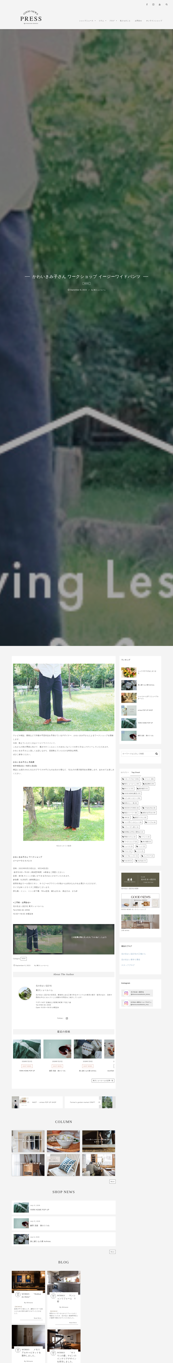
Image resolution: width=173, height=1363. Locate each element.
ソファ (140, 851)
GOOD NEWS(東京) (132, 793)
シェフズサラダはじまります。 (147, 672)
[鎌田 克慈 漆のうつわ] (57, 1049)
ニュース (128, 846)
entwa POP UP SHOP (145, 710)
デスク (127, 851)
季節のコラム (130, 837)
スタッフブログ (131, 779)
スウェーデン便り (131, 827)
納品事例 (149, 784)
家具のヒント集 (130, 803)
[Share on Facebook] (147, 4)
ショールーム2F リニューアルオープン (148, 697)
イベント (149, 779)
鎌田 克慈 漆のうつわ (57, 1071)
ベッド (141, 846)
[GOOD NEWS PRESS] (30, 16)
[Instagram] (153, 4)
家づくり (128, 788)
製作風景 (143, 788)
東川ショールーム (131, 784)
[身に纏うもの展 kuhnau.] (88, 1049)
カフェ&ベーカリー (132, 798)
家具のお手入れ (149, 813)
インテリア (148, 856)
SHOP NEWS (27, 1066)
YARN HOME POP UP (27, 1071)
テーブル (151, 822)
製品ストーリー (130, 813)
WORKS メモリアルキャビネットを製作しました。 (31, 1353)
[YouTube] (159, 4)
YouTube (142, 861)
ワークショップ (130, 841)
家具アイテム (140, 817)
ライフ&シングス (131, 856)
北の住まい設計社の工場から (133, 954)
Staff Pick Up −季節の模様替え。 (63, 1164)
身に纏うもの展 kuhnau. (88, 1071)
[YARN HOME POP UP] (27, 1049)
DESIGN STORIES (131, 808)
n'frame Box (150, 808)
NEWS (86, 283)
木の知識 (147, 841)
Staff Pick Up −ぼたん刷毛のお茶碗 (63, 1141)
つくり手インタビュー (132, 822)
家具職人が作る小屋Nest (133, 832)
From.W (128, 861)
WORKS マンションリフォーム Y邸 (66, 1299)
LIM (126, 817)
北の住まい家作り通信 (130, 960)
